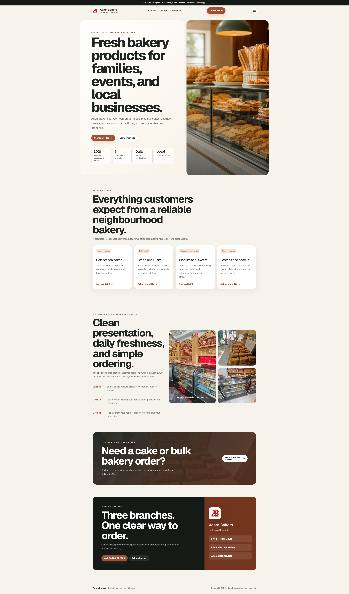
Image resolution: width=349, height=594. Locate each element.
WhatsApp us (139, 558)
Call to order (216, 10)
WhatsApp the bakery (232, 458)
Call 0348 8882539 (114, 558)
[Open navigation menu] (254, 11)
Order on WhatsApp (196, 3)
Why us (163, 10)
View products (127, 138)
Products (152, 10)
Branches (176, 10)
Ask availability (104, 284)
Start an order (101, 138)
